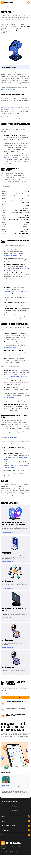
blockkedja (7, 157)
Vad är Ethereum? (8, 668)
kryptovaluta (22, 268)
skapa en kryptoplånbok (22, 291)
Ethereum (19, 109)
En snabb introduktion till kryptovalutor (14, 119)
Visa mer (8, 793)
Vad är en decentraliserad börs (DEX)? (14, 609)
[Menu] (28, 2)
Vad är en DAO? (7, 581)
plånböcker (13, 457)
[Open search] (25, 2)
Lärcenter (8, 451)
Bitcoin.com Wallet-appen (20, 474)
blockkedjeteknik (5, 107)
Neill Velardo (6, 785)
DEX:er (10, 312)
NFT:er (22, 306)
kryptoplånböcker (8, 291)
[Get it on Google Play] (15, 806)
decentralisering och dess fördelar (13, 255)
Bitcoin (12, 109)
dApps (5, 278)
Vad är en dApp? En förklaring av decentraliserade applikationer (14, 523)
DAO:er (5, 299)
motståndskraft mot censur (11, 347)
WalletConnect (14, 465)
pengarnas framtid (12, 437)
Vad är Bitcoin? (8, 640)
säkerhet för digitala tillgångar (12, 397)
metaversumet (17, 318)
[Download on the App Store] (15, 810)
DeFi (17, 355)
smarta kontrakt (14, 284)
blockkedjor (23, 402)
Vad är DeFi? (6, 553)
